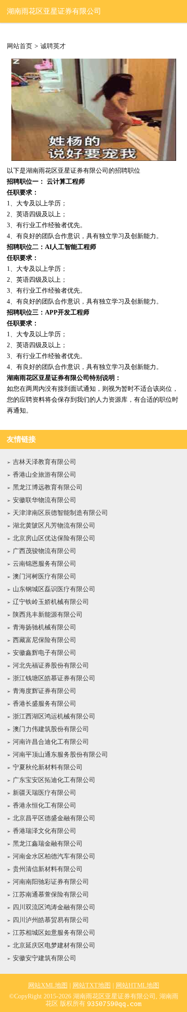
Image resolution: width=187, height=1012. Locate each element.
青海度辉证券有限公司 (44, 691)
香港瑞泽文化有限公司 (44, 831)
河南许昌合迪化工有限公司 (51, 741)
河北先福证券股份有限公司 (51, 665)
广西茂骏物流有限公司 (44, 551)
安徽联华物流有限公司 (44, 500)
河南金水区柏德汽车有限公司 (54, 856)
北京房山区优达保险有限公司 (54, 538)
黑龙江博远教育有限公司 (48, 487)
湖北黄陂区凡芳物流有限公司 (54, 525)
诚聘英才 (53, 46)
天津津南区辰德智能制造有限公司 (60, 512)
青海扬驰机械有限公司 (44, 627)
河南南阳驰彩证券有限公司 (51, 881)
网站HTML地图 (137, 985)
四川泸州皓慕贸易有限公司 (51, 920)
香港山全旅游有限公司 (44, 474)
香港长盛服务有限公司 (44, 703)
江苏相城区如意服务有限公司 (54, 932)
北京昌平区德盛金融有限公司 (54, 818)
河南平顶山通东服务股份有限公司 (60, 754)
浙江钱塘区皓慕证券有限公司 (54, 678)
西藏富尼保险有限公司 (44, 640)
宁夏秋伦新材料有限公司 (48, 767)
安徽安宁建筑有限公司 (44, 958)
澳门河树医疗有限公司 (44, 576)
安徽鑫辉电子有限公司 (44, 652)
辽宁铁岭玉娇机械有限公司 (51, 601)
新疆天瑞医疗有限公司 (44, 792)
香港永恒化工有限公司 (44, 805)
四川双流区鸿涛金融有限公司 (54, 907)
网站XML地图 (48, 985)
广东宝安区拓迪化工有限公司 (54, 780)
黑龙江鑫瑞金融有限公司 (48, 843)
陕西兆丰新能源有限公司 (48, 614)
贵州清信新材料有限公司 (48, 869)
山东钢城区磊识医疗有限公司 (54, 589)
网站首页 (19, 46)
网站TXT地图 (92, 985)
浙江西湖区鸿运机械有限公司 (54, 716)
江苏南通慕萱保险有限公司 (51, 894)
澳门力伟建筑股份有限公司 (51, 729)
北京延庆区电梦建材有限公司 (54, 945)
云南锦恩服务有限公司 (44, 563)
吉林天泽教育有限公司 (44, 462)
